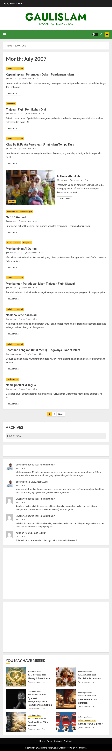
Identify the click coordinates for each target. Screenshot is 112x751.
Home (42, 741)
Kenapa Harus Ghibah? (90, 723)
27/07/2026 (35, 729)
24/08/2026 (35, 682)
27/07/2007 (77, 180)
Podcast (67, 741)
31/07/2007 (26, 79)
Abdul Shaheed (15, 114)
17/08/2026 (85, 682)
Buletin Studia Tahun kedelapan (19, 211)
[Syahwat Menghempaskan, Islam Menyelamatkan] (16, 699)
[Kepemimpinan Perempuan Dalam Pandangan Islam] (56, 69)
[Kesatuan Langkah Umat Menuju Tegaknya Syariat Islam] (56, 344)
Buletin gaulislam (34, 671)
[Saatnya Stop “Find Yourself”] (16, 722)
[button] (4, 34)
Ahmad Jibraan (15, 354)
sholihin (12, 149)
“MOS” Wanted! (16, 217)
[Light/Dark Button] (95, 34)
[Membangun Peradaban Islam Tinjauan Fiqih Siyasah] (56, 278)
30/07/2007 (32, 114)
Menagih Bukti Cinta (39, 678)
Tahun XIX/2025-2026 (37, 675)
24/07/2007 (32, 354)
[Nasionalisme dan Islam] (56, 309)
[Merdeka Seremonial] (66, 677)
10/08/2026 (35, 709)
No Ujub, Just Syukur (37, 481)
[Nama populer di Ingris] (56, 379)
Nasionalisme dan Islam (21, 315)
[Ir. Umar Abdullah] (30, 187)
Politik (9, 69)
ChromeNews (65, 747)
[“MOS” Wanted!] (56, 211)
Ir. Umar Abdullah (68, 176)
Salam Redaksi (54, 741)
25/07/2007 (26, 288)
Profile (12, 201)
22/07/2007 (26, 389)
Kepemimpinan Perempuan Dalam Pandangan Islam (40, 74)
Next (60, 414)
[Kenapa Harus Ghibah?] (66, 722)
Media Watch (12, 379)
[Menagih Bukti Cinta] (16, 677)
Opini (9, 243)
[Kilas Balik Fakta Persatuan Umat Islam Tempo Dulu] (56, 139)
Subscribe (107, 34)
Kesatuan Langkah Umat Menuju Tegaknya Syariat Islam (43, 350)
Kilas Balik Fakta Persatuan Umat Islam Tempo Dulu (40, 144)
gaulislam (56, 16)
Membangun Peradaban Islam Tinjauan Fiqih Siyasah (41, 283)
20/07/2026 (85, 728)
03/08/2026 (85, 707)
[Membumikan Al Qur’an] (56, 243)
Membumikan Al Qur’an (21, 248)
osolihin (20, 464)
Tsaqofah (19, 69)
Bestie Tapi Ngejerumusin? (41, 464)
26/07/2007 (26, 221)
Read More (13, 93)
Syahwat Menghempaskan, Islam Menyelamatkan (40, 701)
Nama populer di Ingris (21, 385)
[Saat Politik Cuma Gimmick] (66, 699)
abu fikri (12, 79)
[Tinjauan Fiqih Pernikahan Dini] (56, 104)
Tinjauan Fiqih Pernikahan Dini (26, 109)
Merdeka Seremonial (89, 678)
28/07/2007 (26, 149)
